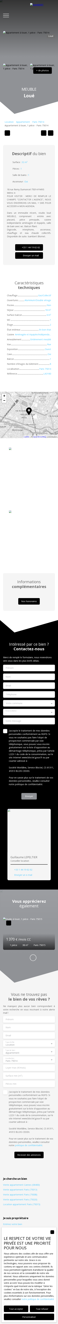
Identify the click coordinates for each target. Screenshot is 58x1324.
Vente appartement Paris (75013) (20, 1189)
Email (8, 685)
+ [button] (4, 396)
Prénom (10, 668)
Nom (8, 676)
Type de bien (10, 1050)
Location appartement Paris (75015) (21, 1204)
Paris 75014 (38, 121)
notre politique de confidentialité (38, 1299)
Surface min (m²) (14, 1075)
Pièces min (11, 1083)
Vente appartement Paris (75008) (20, 1194)
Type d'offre (9, 1042)
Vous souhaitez (10, 711)
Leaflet (26, 437)
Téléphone (11, 694)
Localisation (9, 1058)
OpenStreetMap (39, 437)
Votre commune (14, 703)
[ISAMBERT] (42, 15)
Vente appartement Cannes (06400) (21, 1184)
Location (9, 121)
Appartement (23, 121)
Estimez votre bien (12, 1224)
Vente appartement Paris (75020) (20, 1199)
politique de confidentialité (28, 784)
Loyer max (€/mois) (16, 1067)
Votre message (13, 721)
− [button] (4, 400)
